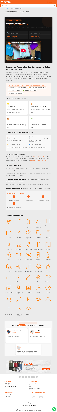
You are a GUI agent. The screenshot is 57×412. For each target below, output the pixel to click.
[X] (31, 377)
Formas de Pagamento (10, 398)
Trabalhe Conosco (33, 390)
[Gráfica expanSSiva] (7, 2)
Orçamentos (32, 385)
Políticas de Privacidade (10, 386)
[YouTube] (26, 377)
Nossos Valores (8, 385)
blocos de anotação (35, 160)
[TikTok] (23, 377)
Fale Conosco (32, 383)
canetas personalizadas (39, 156)
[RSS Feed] (37, 377)
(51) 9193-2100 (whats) (34, 388)
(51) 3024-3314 (32, 386)
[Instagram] (20, 377)
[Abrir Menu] (2, 2)
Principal (6, 8)
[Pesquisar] (55, 5)
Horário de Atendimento (11, 394)
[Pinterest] (29, 377)
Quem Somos (8, 383)
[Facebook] (34, 377)
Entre (50, 2)
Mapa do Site (8, 399)
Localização (7, 396)
